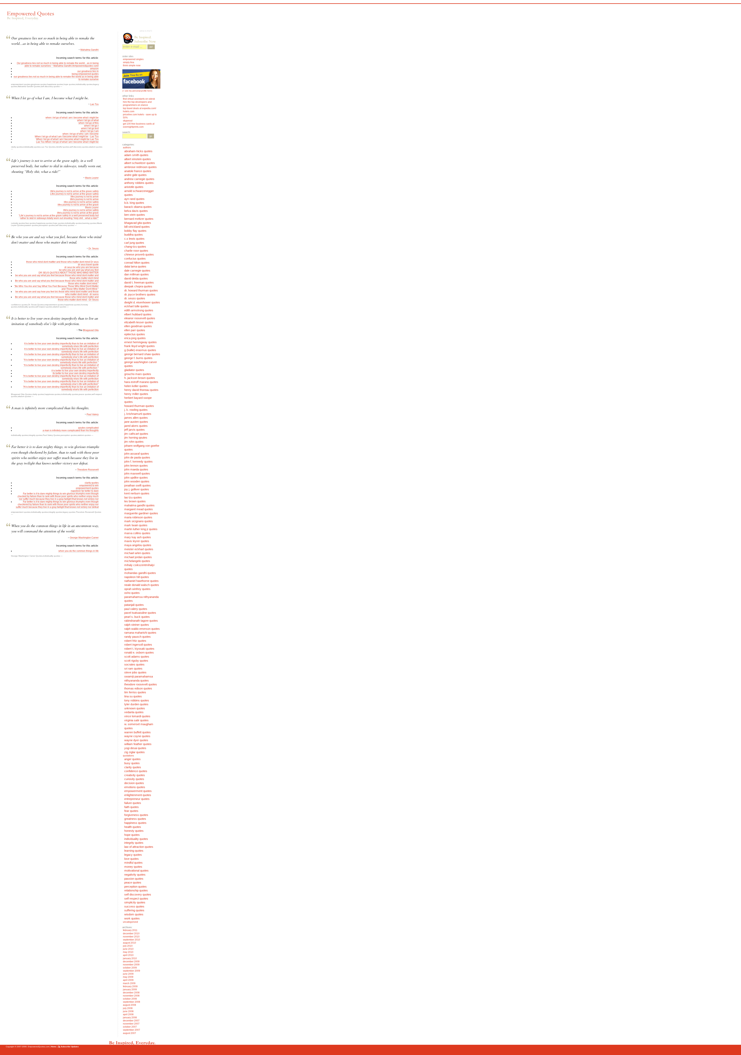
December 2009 (131, 961)
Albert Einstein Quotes (137, 159)
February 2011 (130, 930)
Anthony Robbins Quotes (139, 182)
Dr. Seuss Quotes (36, 305)
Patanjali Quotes (134, 604)
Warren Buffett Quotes (137, 732)
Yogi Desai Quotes (135, 748)
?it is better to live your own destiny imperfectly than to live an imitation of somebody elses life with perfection (61, 377)
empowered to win (89, 485)
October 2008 (130, 999)
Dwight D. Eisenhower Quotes (142, 302)
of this (95, 123)
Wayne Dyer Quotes (136, 740)
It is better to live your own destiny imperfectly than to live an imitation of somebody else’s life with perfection (61, 355)
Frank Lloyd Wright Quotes (139, 346)
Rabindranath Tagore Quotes (141, 620)
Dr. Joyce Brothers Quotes (139, 294)
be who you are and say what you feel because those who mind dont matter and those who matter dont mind (57, 276)
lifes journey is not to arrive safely (81, 202)
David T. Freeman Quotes (139, 282)
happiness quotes (55, 84)
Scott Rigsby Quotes (136, 660)
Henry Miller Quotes (136, 394)
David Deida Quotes (136, 278)
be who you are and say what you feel (79, 270)
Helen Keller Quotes (136, 386)
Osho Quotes (132, 592)
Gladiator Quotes (134, 370)
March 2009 (129, 983)
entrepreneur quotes (137, 798)
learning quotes (89, 223)
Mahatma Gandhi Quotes (29, 86)
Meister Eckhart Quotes (138, 549)
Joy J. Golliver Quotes (136, 489)
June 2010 (128, 949)
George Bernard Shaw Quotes (142, 354)
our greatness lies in (88, 71)
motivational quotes (136, 870)
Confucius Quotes (135, 258)
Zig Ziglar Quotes (134, 752)
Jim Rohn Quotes (134, 441)
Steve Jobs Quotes (135, 672)
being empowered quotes (85, 74)
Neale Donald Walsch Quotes (141, 584)
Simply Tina (128, 62)
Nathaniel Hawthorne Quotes (141, 580)
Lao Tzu (94, 104)
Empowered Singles (133, 59)
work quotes (132, 918)
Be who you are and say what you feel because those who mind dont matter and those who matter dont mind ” (57, 282)
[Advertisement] (129, 18)
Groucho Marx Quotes (137, 374)
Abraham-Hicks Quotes (138, 151)
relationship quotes (136, 890)
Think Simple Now (131, 65)
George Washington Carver (84, 537)
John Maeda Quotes (136, 469)
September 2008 (131, 1002)
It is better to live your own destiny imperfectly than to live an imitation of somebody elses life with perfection (61, 345)
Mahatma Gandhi (89, 49)
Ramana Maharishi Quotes (140, 632)
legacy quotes (69, 512)
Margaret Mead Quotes (138, 509)
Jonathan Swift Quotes (137, 485)
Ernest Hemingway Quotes (140, 342)
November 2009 (131, 964)
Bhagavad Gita (91, 330)
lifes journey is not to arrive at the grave (78, 204)
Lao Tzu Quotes (48, 147)
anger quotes (132, 759)
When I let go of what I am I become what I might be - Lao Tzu (67, 136)
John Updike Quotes (136, 477)
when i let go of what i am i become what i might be (72, 117)
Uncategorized (130, 922)
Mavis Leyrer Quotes (136, 541)
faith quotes (131, 807)
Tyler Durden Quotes (136, 704)
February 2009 (130, 986)
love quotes (131, 858)
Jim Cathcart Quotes (136, 433)
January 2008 (130, 1017)
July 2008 (128, 1008)
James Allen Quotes (136, 417)
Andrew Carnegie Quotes (139, 179)
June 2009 (128, 974)
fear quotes (30, 223)
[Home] (30, 15)
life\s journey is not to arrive (84, 199)
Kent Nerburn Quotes (136, 493)
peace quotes (85, 394)
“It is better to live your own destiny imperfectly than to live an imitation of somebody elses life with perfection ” (61, 366)
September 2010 (131, 940)
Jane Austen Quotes (136, 421)
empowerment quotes (20, 84)
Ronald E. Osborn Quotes (139, 652)
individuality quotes (84, 84)
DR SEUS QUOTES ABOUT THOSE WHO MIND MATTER (69, 272)
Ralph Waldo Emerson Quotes (142, 628)
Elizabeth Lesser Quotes (138, 322)
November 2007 (131, 1024)
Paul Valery (93, 414)
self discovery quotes (50, 86)
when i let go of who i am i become (81, 133)
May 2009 (128, 977)
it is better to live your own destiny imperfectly (75, 370)
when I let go (84, 120)
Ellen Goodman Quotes (138, 326)
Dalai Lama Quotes (135, 266)
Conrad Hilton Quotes (137, 262)
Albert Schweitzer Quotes (139, 163)
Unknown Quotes (134, 708)
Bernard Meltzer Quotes (138, 218)
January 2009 (130, 989)
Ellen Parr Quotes (134, 330)
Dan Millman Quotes (136, 274)
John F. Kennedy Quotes (138, 461)
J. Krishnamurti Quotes (137, 413)
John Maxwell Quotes (137, 473)
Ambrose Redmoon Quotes (140, 167)
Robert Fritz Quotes (135, 640)
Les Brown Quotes (135, 501)
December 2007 (131, 1020)
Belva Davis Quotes (136, 210)
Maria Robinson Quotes (138, 517)
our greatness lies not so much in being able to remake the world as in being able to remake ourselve (56, 78)
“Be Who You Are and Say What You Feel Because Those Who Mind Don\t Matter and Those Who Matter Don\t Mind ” (56, 287)
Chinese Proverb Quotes (139, 254)
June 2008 (128, 1011)
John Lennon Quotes (136, 465)
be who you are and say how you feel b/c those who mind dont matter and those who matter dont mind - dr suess (57, 293)
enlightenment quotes (137, 795)
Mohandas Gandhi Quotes (140, 573)
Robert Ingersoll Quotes (138, 644)
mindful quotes (62, 147)
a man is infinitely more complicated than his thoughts (71, 430)
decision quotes (134, 783)
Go (150, 136)
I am (96, 131)
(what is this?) (146, 31)
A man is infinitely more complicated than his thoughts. (50, 407)
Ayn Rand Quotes (134, 198)
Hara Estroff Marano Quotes (141, 382)
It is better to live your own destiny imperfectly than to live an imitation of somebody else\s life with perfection (61, 350)
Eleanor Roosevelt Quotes (139, 318)
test (97, 128)
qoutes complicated (88, 427)
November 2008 (131, 996)
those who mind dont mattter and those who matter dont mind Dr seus (62, 262)
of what (95, 120)
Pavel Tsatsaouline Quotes (140, 612)
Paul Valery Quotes (51, 435)
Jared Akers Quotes (136, 425)
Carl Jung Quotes (134, 242)
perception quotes (47, 225)
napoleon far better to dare (85, 491)
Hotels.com (128, 111)
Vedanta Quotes (134, 712)
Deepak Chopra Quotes (138, 286)
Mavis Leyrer (92, 178)
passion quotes (31, 225)
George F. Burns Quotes (138, 358)
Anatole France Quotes (137, 171)
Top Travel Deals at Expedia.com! (139, 108)
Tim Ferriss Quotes (135, 692)
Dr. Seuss (93, 248)
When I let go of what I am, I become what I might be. (50, 97)
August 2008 (129, 1005)
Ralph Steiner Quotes (136, 624)
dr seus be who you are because (81, 267)
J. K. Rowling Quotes (136, 409)
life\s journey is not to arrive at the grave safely (74, 191)
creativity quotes (134, 775)
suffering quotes (134, 910)
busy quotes (132, 763)
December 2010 (131, 933)
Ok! (151, 46)
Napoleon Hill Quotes (136, 577)
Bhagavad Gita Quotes (21, 394)
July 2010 (128, 946)
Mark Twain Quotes (135, 525)
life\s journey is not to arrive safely (81, 210)
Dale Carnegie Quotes (137, 270)
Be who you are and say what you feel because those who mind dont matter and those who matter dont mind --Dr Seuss (57, 298)
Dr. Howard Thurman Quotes (141, 290)
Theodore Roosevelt (88, 469)
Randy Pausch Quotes (137, 636)
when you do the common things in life (78, 551)
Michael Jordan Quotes (138, 557)
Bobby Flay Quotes (135, 230)
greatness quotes (39, 84)
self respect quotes (43, 307)
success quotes (134, 906)
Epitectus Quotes (134, 334)
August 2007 (129, 1033)
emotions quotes (134, 787)
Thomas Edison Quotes (138, 688)
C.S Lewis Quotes (134, 238)
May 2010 (128, 952)
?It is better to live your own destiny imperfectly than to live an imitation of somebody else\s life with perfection (61, 388)
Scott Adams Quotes (136, 656)
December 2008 (131, 992)
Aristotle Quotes (133, 186)
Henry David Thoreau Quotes (141, 389)
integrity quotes (35, 435)
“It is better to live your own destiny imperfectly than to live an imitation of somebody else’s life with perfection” (61, 382)
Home (53, 1047)
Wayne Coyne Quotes (137, 736)
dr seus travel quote (88, 264)
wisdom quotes (95, 147)
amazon (94, 68)
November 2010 (131, 936)
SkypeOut (128, 121)
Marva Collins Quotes (137, 533)
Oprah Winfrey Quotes (137, 589)
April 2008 (128, 1014)
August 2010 (129, 943)
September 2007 (131, 1030)
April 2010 (128, 955)
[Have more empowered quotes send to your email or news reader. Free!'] (141, 38)
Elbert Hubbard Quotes (137, 314)
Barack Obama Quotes (138, 206)
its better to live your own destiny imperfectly (76, 373)
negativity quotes (134, 874)
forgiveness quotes (136, 815)
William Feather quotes (137, 744)
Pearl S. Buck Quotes (137, 616)
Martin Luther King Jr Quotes (140, 529)
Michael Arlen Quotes (137, 553)
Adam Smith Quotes (136, 155)
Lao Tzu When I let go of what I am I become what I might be (67, 142)
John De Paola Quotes (137, 457)
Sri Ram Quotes (133, 668)
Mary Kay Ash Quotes (137, 537)
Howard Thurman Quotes (139, 405)
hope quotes (69, 84)
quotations (128, 756)
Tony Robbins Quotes (136, 700)
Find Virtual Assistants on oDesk (139, 99)
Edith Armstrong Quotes (138, 310)
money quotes (133, 866)
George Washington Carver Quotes (26, 556)
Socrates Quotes (134, 664)
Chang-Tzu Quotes (135, 246)
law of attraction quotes (138, 846)
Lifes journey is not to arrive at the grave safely (74, 194)
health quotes (132, 826)
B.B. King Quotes (134, 202)
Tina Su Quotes (133, 696)
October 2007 (130, 1027)
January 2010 (130, 958)
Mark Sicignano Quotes (138, 521)
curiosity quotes (18, 223)
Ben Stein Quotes (134, 214)
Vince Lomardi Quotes (137, 716)
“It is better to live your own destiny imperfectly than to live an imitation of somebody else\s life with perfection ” (61, 361)
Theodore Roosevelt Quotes (88, 512)
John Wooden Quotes (136, 481)
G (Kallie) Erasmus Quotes (140, 350)
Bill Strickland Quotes (137, 226)
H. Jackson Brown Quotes (139, 377)
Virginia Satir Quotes (136, 720)
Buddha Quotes (133, 234)
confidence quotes (19, 305)
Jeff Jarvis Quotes (134, 429)
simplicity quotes (134, 902)
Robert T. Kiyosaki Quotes (139, 648)
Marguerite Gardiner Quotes (141, 513)
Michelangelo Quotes (137, 561)
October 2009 (130, 968)
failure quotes (132, 803)
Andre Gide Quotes (135, 175)
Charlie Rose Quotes (136, 250)
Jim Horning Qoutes (135, 437)
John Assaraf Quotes (136, 453)
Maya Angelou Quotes (137, 545)
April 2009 (128, 980)
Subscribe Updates (70, 1047)
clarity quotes (17, 147)
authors (127, 147)
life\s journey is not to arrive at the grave (78, 212)
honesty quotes (134, 830)
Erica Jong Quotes (135, 338)
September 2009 (131, 971)
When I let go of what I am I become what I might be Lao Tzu (67, 139)
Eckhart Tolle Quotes (136, 306)
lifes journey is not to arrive (85, 196)
